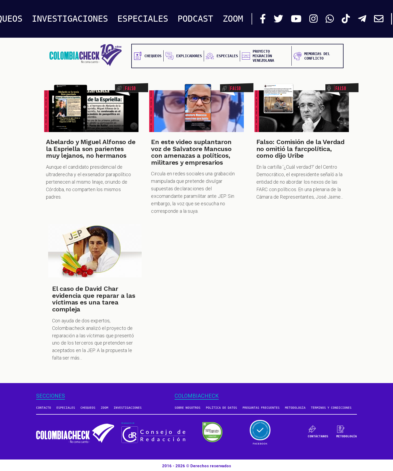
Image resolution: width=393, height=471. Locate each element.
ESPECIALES (142, 19)
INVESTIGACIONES (70, 19)
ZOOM (233, 19)
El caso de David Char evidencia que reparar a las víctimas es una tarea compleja (93, 299)
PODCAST (195, 19)
